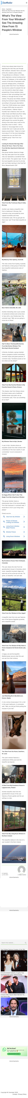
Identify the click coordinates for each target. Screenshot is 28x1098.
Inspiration (8, 9)
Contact (15, 1094)
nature (6, 874)
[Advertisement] (14, 49)
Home (3, 9)
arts (4, 874)
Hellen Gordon (22, 874)
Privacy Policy (22, 1094)
